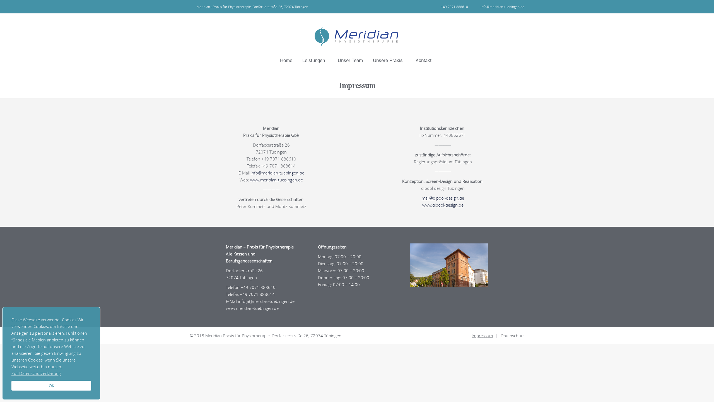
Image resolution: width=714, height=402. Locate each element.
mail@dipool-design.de (443, 198)
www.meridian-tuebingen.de (276, 180)
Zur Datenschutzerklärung (36, 373)
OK (51, 385)
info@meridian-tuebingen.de (502, 6)
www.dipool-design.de (443, 205)
